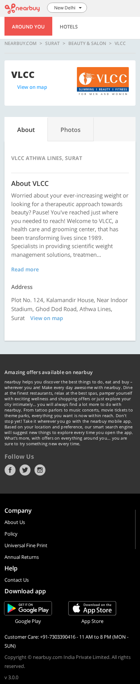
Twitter (25, 470)
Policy (11, 533)
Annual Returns (21, 557)
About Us (14, 522)
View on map (32, 87)
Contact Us (16, 579)
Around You (28, 26)
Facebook (10, 470)
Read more (25, 269)
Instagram (40, 470)
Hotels (69, 26)
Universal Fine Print (25, 545)
